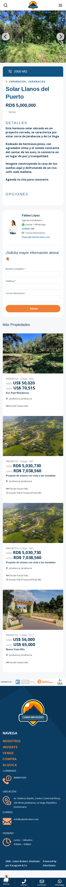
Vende (8, 753)
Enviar (34, 308)
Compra (10, 759)
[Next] (60, 36)
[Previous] (6, 36)
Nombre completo (15, 268)
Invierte (10, 747)
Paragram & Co (18, 865)
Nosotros (11, 741)
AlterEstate (49, 865)
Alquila (10, 765)
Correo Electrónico (16, 293)
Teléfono (11, 281)
